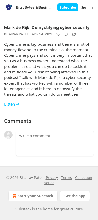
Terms (66, 177)
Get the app (74, 195)
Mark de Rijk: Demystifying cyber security (46, 27)
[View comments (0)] (66, 34)
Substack (23, 208)
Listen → (12, 104)
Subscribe (68, 7)
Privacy (52, 177)
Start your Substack (35, 195)
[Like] (58, 34)
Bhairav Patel (16, 34)
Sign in (87, 7)
